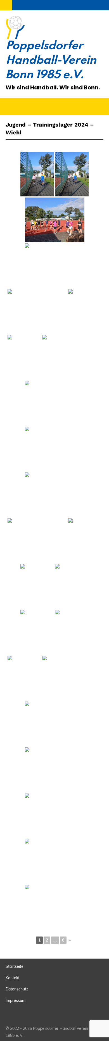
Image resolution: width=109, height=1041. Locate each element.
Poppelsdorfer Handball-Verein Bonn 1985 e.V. (51, 60)
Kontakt (13, 977)
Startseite (14, 966)
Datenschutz (17, 989)
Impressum (15, 1000)
